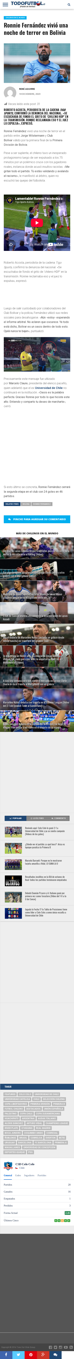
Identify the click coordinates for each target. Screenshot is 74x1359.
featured (10, 1094)
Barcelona (24, 1142)
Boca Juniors (13, 1133)
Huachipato (11, 1118)
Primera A (61, 1142)
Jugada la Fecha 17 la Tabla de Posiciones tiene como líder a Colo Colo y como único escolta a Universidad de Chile (46, 912)
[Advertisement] (37, 772)
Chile (36, 1099)
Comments (60, 818)
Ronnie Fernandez (42, 504)
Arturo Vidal (34, 1123)
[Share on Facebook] (6, 1355)
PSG (30, 1152)
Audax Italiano (47, 1118)
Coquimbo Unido (33, 1133)
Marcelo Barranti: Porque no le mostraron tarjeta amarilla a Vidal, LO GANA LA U (43, 862)
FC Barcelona (43, 1142)
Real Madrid (43, 1128)
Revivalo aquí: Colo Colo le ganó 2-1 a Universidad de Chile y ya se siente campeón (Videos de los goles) (45, 831)
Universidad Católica (17, 1099)
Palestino (11, 1113)
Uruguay (10, 1142)
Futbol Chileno (14, 1109)
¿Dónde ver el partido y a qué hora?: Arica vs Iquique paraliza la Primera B (45, 846)
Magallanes (12, 1147)
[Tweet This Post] (18, 1355)
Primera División (40, 1104)
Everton (51, 1138)
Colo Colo (25, 1094)
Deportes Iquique (15, 1152)
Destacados (33, 1109)
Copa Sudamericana (48, 1113)
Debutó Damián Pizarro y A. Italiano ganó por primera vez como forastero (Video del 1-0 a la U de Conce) (45, 896)
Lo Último (38, 818)
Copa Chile (26, 1113)
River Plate (11, 1128)
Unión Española (53, 1109)
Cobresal (52, 1133)
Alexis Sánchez (14, 1123)
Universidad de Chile (49, 388)
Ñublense (10, 1138)
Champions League (57, 1123)
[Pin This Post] (31, 1355)
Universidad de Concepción (39, 1147)
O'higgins (27, 1128)
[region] (32, 296)
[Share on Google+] (43, 1355)
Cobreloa (36, 1138)
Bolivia (26, 504)
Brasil (23, 1138)
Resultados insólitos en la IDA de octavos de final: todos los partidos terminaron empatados (46, 878)
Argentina (28, 1118)
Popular (17, 818)
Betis (62, 1138)
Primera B (59, 1104)
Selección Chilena (54, 1099)
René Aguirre (27, 89)
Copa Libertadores (16, 1104)
